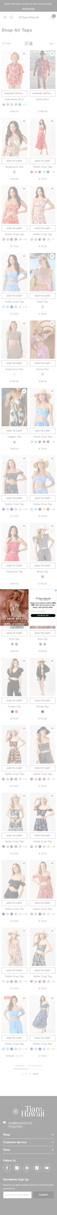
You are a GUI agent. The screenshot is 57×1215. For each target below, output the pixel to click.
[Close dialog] (55, 590)
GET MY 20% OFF (43, 616)
